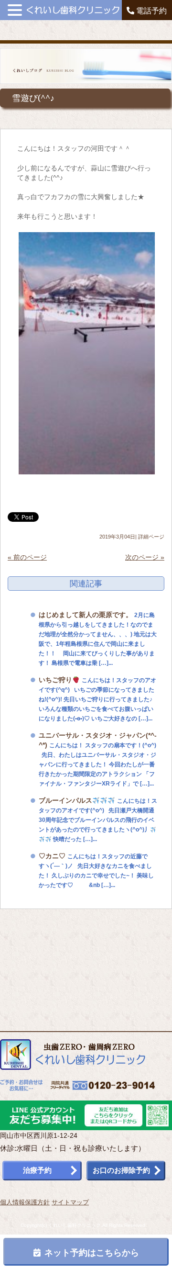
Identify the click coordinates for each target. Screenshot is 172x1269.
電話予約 (150, 11)
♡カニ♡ (52, 856)
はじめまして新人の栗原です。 (85, 614)
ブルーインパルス (65, 800)
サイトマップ (70, 1202)
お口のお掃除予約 (121, 1170)
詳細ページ (151, 536)
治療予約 (37, 1170)
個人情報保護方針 (25, 1202)
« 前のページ (27, 557)
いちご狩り (55, 680)
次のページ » (144, 557)
